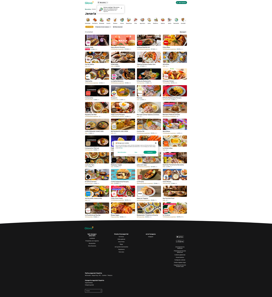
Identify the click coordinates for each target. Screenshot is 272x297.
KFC (100, 275)
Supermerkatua (89, 282)
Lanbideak (92, 238)
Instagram (150, 236)
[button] (88, 20)
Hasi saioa (121, 252)
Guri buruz (121, 236)
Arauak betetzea (180, 257)
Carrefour (104, 275)
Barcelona (88, 9)
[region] (136, 20)
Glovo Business (92, 246)
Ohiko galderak (121, 239)
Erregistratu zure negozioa (92, 240)
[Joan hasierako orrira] (89, 2)
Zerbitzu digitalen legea (180, 262)
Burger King (95, 275)
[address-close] (121, 8)
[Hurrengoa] (185, 20)
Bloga (121, 244)
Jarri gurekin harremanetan (121, 246)
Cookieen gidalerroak (179, 254)
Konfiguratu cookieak (180, 260)
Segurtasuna (121, 249)
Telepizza (109, 275)
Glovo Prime (121, 241)
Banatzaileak (92, 243)
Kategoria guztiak (89, 285)
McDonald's (88, 275)
